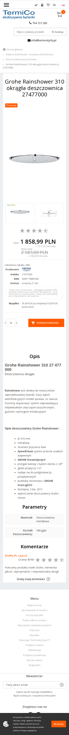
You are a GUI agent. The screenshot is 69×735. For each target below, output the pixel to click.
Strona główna (14, 49)
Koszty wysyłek (34, 615)
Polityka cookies (35, 645)
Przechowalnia (48, 5)
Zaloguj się (36, 5)
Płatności (35, 630)
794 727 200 (39, 23)
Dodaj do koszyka (48, 322)
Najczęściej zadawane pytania (34, 625)
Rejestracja (42, 5)
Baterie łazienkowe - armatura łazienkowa (29, 54)
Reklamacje (34, 650)
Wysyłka (34, 635)
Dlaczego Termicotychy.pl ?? (34, 640)
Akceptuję (58, 724)
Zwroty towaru (34, 660)
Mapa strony (34, 605)
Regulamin (34, 665)
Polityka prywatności (34, 655)
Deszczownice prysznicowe (21, 59)
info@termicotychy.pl (43, 40)
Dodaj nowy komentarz (31, 579)
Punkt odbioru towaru (34, 620)
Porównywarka (54, 5)
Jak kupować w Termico (34, 610)
